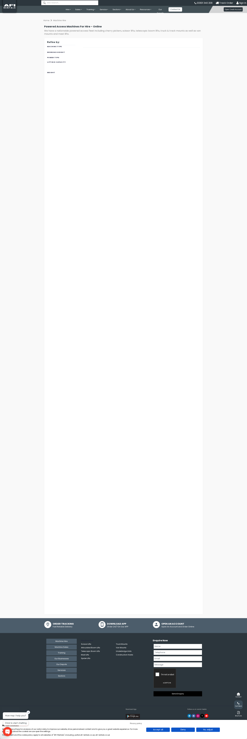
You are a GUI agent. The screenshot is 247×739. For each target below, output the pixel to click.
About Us (130, 9)
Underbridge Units (124, 651)
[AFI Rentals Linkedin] (189, 716)
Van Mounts (121, 647)
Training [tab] (61, 652)
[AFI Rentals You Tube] (206, 716)
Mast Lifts (85, 655)
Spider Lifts (85, 658)
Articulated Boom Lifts (90, 647)
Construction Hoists (124, 655)
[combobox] (69, 2)
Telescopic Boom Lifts (90, 651)
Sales (77, 9)
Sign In (242, 3)
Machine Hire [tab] (61, 641)
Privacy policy (136, 723)
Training (90, 9)
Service (103, 9)
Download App (131, 709)
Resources (145, 9)
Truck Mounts (122, 644)
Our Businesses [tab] (61, 658)
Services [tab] (62, 670)
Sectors (116, 9)
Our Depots (160, 11)
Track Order (226, 3)
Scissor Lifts (86, 644)
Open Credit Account (233, 9)
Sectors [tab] (61, 676)
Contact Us (175, 9)
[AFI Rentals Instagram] (198, 716)
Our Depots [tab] (61, 664)
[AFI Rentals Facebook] (194, 716)
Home (46, 20)
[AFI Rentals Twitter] (202, 716)
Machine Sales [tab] (61, 647)
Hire (67, 9)
